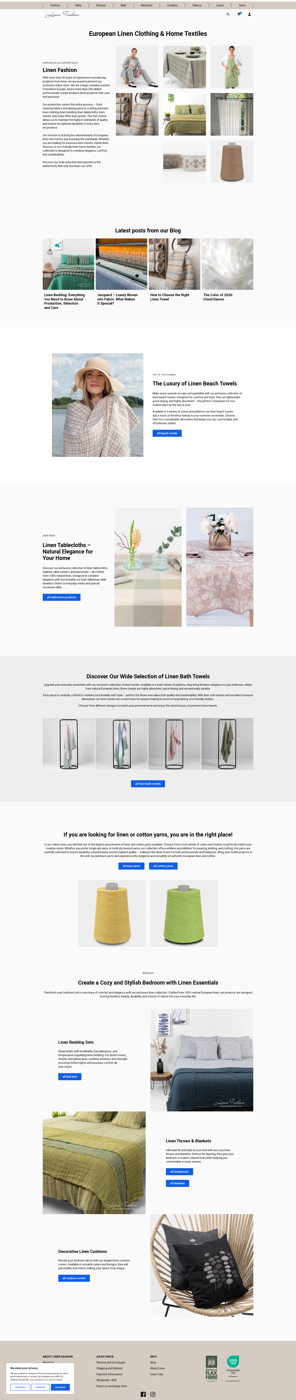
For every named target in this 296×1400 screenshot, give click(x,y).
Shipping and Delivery (110, 1368)
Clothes (55, 5)
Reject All (40, 1387)
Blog (153, 1362)
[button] (238, 14)
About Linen (157, 1368)
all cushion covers (74, 1278)
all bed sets (70, 1076)
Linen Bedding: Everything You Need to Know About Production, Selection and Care (64, 301)
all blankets (177, 1183)
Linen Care (156, 1374)
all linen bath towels (148, 783)
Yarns (242, 5)
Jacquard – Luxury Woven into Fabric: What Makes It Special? (117, 299)
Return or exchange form (112, 1386)
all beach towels (167, 433)
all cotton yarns (163, 866)
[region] (40, 1378)
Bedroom (146, 5)
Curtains (172, 5)
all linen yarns (131, 866)
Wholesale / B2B (107, 1380)
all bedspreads (179, 1171)
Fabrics (197, 5)
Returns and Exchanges (111, 1362)
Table (78, 5)
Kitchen (101, 5)
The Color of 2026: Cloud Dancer (218, 297)
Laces (220, 5)
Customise (20, 1387)
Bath (123, 5)
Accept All (60, 1387)
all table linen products (61, 597)
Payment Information (109, 1374)
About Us (48, 1362)
